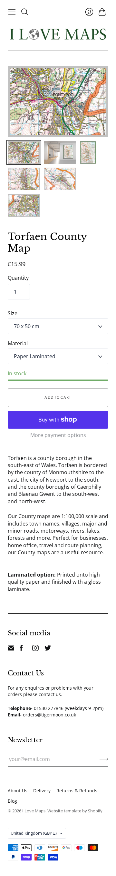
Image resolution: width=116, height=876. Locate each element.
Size (12, 313)
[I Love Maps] (58, 34)
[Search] (25, 12)
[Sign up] (104, 759)
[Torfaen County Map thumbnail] (24, 152)
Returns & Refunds (76, 790)
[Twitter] (47, 649)
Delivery (42, 790)
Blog (12, 801)
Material (18, 343)
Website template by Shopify (74, 811)
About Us (17, 790)
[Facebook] (21, 649)
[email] (11, 649)
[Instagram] (35, 649)
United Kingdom (34, 833)
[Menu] (12, 12)
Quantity (18, 277)
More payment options (58, 435)
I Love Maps (33, 811)
